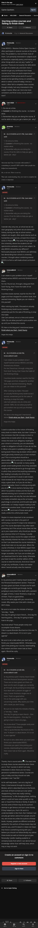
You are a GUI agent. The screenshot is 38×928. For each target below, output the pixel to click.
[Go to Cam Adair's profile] (3, 103)
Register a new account (19, 864)
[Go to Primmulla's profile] (3, 33)
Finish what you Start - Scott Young (14, 330)
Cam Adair (10, 103)
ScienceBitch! (11, 270)
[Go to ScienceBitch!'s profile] (3, 271)
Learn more (4, 3)
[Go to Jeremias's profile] (3, 127)
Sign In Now (19, 869)
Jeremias (10, 126)
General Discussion (26, 33)
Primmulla (8, 33)
